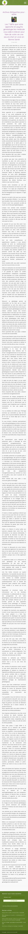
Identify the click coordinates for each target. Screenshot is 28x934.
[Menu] (24, 2)
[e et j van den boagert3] (14, 19)
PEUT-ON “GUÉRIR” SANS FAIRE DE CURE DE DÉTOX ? (12, 922)
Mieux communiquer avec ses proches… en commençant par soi (12, 915)
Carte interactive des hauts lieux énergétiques (10, 926)
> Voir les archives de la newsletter (10, 906)
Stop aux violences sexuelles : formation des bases (10, 912)
